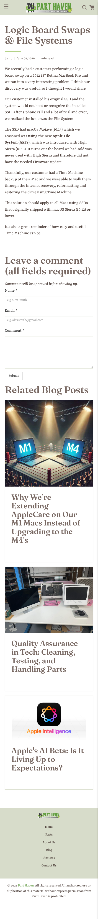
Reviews (49, 858)
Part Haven (26, 885)
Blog (49, 850)
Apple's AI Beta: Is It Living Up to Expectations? (47, 759)
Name (11, 290)
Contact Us (49, 865)
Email (11, 310)
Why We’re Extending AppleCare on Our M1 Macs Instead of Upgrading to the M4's (45, 518)
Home (49, 827)
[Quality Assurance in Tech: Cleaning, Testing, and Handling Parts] (49, 600)
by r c (8, 58)
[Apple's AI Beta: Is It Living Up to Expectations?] (49, 718)
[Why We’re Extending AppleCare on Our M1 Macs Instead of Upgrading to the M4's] (49, 443)
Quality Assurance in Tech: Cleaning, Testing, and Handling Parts (44, 656)
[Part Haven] (49, 7)
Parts (49, 834)
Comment (14, 330)
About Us (49, 842)
